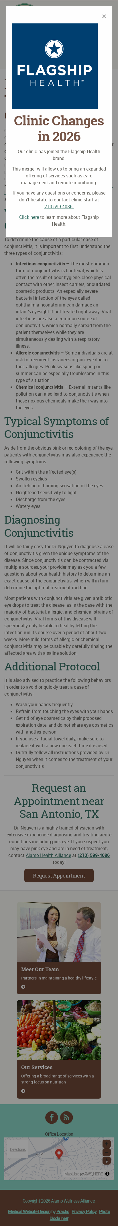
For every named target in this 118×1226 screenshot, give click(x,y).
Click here (29, 217)
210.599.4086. (59, 206)
